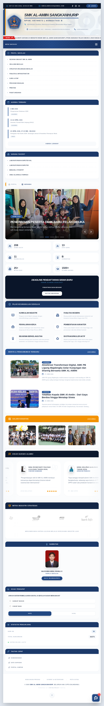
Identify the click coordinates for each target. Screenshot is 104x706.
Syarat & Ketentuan (55, 679)
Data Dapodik (16, 662)
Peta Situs (74, 679)
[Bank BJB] (69, 518)
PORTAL (14, 184)
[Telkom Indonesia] (18, 518)
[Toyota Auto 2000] (44, 518)
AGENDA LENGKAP (52, 143)
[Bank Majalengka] (95, 518)
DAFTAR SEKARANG (52, 293)
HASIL (74, 613)
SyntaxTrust (54, 687)
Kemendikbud (16, 658)
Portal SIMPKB (17, 667)
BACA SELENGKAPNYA (52, 578)
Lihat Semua (91, 352)
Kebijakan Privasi (32, 679)
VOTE (30, 613)
